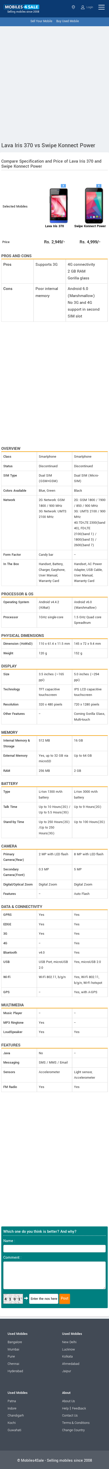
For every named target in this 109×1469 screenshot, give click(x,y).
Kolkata (67, 1356)
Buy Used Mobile (67, 21)
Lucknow (68, 1349)
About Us (68, 1401)
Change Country (73, 1430)
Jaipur (66, 1371)
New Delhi (69, 1342)
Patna (12, 1401)
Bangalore (15, 1342)
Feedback (79, 1408)
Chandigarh (16, 1415)
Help (65, 1408)
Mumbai (13, 1349)
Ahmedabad (70, 1364)
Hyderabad (15, 1371)
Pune (11, 1356)
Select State (73, 7)
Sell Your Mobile (41, 21)
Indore (12, 1408)
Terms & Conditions (75, 1423)
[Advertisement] (54, 83)
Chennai (13, 1364)
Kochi (12, 1423)
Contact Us (70, 1415)
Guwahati (14, 1430)
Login (89, 7)
